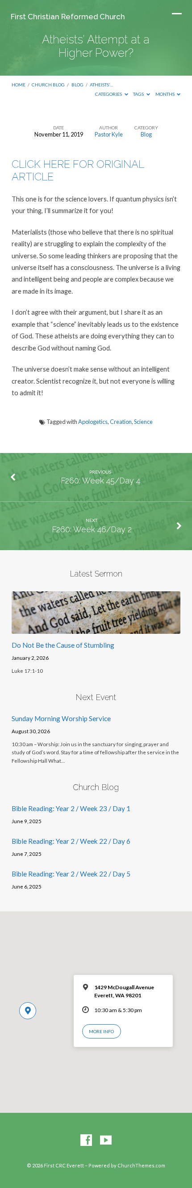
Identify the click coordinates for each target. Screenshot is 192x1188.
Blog (77, 84)
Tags (139, 94)
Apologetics (93, 421)
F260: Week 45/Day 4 (100, 480)
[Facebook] (86, 1140)
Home (18, 84)
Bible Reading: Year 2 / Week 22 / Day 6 (71, 841)
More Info (101, 1031)
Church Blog (48, 84)
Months (165, 94)
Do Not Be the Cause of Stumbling (63, 645)
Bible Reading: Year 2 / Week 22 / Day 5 (71, 874)
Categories (109, 94)
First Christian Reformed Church (68, 16)
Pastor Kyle (109, 134)
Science (143, 421)
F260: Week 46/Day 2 (92, 529)
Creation (121, 421)
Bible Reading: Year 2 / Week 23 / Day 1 (71, 808)
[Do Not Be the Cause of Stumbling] (96, 628)
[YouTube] (106, 1140)
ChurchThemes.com (141, 1165)
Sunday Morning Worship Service (61, 718)
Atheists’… (101, 84)
